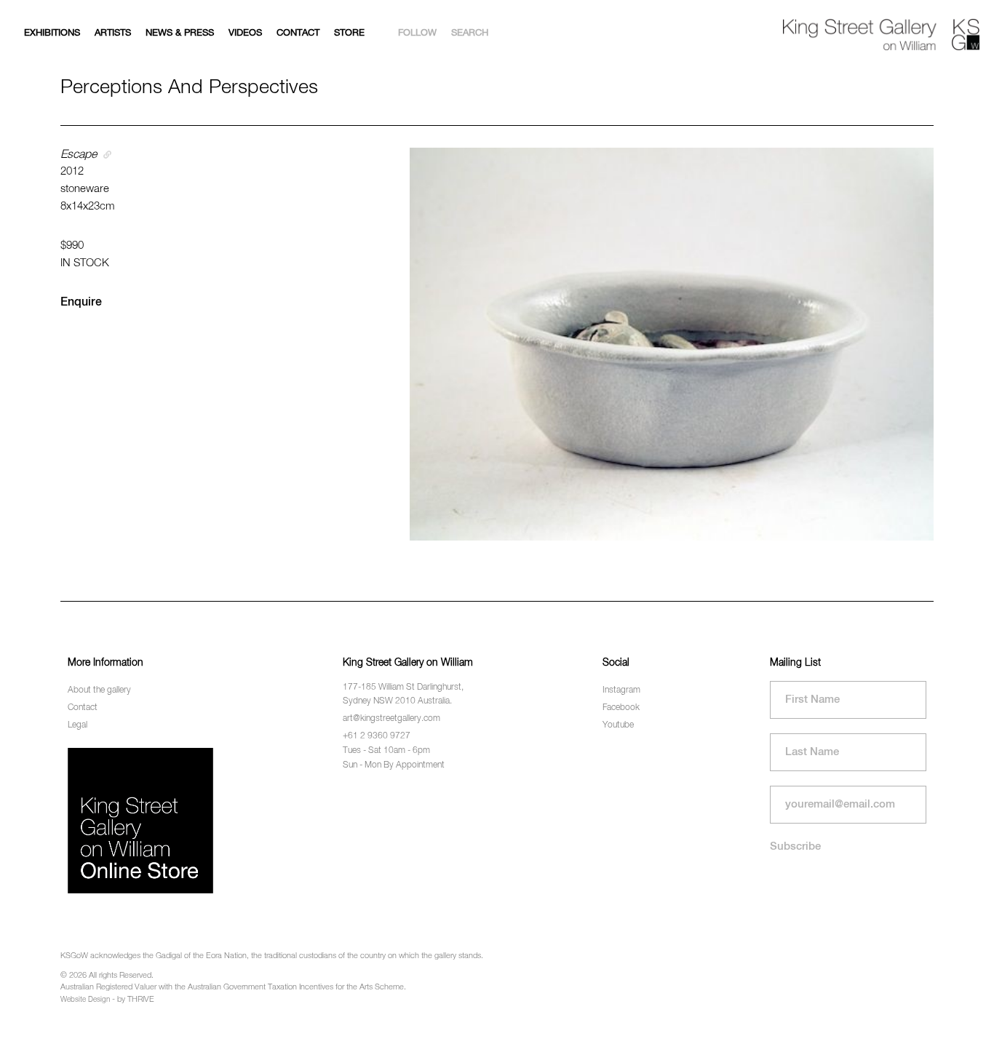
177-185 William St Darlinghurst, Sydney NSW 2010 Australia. (403, 694)
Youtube (618, 725)
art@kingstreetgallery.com (391, 718)
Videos (245, 33)
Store (349, 33)
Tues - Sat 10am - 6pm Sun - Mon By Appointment (394, 757)
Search (469, 33)
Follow (417, 33)
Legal (77, 725)
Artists (113, 33)
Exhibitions (52, 33)
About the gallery (99, 690)
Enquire (81, 302)
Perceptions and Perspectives (189, 87)
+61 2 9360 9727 (376, 736)
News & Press (180, 33)
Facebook (621, 708)
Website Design (85, 999)
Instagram (621, 690)
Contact (298, 33)
